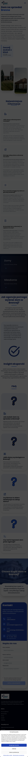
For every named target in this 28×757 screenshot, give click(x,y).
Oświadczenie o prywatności (18, 755)
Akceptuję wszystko (14, 745)
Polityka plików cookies (7, 755)
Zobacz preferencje (14, 752)
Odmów (14, 748)
